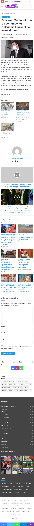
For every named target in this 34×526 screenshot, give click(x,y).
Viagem (24, 492)
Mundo (20, 387)
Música (26, 387)
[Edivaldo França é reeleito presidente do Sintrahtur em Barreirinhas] (17, 471)
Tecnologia (17, 492)
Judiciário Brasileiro (7, 489)
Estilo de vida (21, 486)
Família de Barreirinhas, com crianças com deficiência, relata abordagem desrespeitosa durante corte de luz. (8, 264)
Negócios (4, 492)
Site (2, 339)
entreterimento (5, 486)
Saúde (16, 390)
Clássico (18, 483)
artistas (11, 483)
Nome (3, 326)
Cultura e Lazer (12, 384)
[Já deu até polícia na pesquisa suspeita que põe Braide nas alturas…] (28, 458)
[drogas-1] (7, 127)
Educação (28, 384)
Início (4, 13)
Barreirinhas (20, 381)
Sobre (10, 492)
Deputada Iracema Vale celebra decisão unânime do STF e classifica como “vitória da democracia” (24, 263)
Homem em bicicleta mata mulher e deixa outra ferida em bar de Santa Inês (25, 286)
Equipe (13, 486)
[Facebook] (16, 161)
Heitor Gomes (7, 34)
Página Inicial (5, 508)
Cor (30, 483)
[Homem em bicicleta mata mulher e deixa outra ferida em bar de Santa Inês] (25, 278)
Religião (10, 390)
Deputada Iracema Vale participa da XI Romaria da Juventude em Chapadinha (8, 286)
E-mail (3, 333)
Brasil (26, 381)
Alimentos (4, 483)
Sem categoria (11, 13)
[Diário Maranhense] (11, 6)
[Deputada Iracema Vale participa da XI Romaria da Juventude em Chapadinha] (8, 278)
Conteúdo (24, 483)
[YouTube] (18, 161)
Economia (21, 384)
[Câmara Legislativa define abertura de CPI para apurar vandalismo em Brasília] (22, 106)
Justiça (14, 387)
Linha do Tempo (18, 489)
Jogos (28, 486)
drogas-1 (4, 132)
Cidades (4, 384)
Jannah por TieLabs (8, 503)
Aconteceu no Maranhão (8, 381)
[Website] (13, 161)
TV (30, 390)
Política (4, 390)
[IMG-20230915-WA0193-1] (7, 106)
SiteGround (18, 506)
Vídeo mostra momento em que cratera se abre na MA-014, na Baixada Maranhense (25, 237)
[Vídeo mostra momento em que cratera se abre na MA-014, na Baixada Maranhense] (25, 228)
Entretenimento (6, 387)
